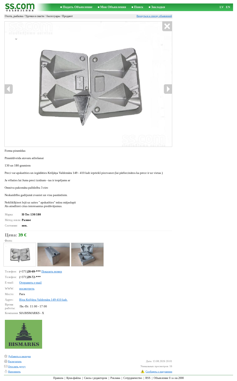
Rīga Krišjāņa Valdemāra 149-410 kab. (43, 299)
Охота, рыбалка (14, 16)
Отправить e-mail (30, 282)
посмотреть (26, 288)
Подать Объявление (77, 7)
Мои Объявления (113, 7)
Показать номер (51, 271)
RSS (147, 378)
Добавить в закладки (19, 356)
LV (222, 7)
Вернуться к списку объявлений (154, 16)
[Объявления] (20, 7)
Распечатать (15, 361)
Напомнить (14, 371)
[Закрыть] (167, 26)
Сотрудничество (132, 378)
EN (228, 7)
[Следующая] (168, 89)
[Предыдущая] (9, 89)
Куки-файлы (73, 378)
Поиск (138, 7)
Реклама (115, 378)
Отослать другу (17, 366)
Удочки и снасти (34, 16)
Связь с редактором (95, 378)
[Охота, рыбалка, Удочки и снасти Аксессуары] (19, 254)
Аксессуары (53, 16)
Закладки (158, 7)
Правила (58, 378)
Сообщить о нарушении (159, 371)
